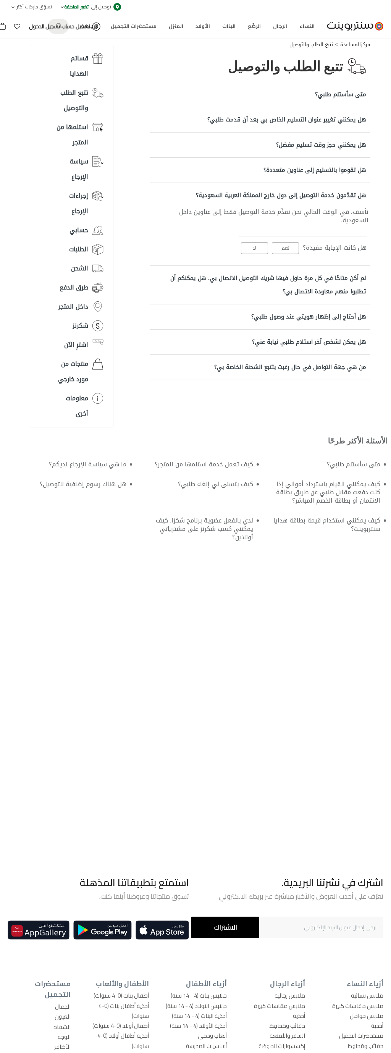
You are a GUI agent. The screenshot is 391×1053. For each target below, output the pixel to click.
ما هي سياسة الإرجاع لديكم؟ (87, 464)
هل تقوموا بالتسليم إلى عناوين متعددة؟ (314, 170)
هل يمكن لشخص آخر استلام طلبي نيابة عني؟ (309, 341)
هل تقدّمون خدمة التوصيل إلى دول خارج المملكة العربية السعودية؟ (281, 195)
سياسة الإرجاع (78, 169)
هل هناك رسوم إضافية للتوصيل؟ (83, 484)
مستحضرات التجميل (361, 1035)
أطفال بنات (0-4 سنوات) (121, 995)
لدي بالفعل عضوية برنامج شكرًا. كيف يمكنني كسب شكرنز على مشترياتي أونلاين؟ (204, 528)
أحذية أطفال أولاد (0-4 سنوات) (123, 1040)
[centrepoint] (352, 26)
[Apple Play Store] (162, 930)
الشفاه (62, 1026)
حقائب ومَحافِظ (365, 1045)
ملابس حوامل (366, 1015)
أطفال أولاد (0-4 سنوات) (120, 1025)
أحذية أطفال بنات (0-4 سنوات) (124, 1010)
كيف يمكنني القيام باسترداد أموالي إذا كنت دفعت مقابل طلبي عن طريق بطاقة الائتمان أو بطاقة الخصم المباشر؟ (328, 492)
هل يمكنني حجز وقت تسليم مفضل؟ (321, 144)
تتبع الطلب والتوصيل (311, 45)
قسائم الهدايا (79, 65)
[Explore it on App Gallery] (38, 930)
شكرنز (80, 326)
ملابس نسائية (367, 995)
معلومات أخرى (77, 405)
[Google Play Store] (102, 930)
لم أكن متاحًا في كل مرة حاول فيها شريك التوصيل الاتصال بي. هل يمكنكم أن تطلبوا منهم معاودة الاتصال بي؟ (268, 285)
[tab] (260, 94)
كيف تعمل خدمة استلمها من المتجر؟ (204, 464)
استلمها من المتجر (72, 134)
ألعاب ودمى (212, 1035)
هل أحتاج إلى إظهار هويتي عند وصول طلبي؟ (308, 316)
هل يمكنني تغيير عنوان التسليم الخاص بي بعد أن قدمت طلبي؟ (286, 119)
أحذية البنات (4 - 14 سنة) (199, 1015)
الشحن (79, 268)
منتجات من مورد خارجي (73, 371)
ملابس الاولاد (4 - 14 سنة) (196, 1005)
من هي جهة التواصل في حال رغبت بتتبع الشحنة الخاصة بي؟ (290, 367)
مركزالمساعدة (355, 45)
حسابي (78, 230)
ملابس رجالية (290, 995)
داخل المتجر (73, 306)
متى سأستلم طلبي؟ (340, 94)
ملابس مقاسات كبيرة (357, 1005)
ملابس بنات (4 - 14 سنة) (199, 995)
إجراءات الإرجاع (78, 203)
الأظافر (62, 1046)
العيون (63, 1016)
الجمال (63, 1006)
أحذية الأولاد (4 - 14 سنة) (198, 1025)
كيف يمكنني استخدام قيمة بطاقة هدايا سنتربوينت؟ (326, 524)
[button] (17, 26)
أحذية (377, 1025)
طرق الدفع (74, 287)
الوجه (64, 1036)
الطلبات (78, 249)
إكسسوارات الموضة (282, 1045)
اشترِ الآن (76, 345)
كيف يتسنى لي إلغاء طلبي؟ (215, 484)
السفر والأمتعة (287, 1035)
